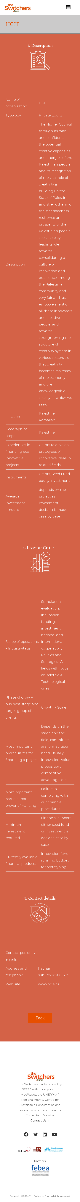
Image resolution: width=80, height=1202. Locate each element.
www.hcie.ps (48, 984)
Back (40, 1018)
